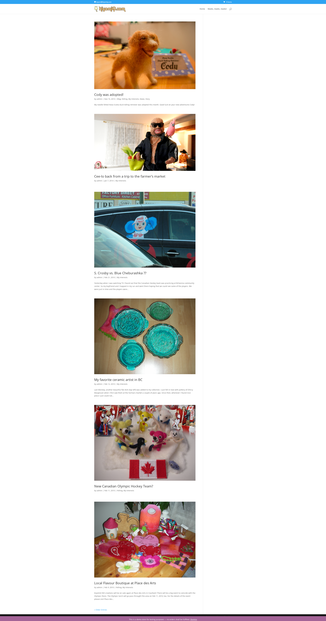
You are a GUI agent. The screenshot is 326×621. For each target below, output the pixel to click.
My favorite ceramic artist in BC (118, 379)
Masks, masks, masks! (217, 9)
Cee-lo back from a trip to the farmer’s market (129, 176)
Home (202, 9)
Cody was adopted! (109, 94)
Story (147, 99)
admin (99, 99)
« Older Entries (100, 610)
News (142, 99)
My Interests (133, 99)
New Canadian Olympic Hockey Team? (123, 486)
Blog (119, 99)
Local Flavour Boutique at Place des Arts (125, 583)
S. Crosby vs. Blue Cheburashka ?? (120, 273)
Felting (124, 99)
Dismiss (193, 619)
